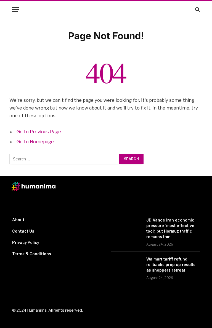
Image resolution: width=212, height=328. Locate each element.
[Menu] (15, 9)
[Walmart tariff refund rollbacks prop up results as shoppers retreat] (126, 266)
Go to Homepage (35, 141)
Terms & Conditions (31, 253)
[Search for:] (64, 159)
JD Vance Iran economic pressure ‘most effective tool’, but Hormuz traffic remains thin (170, 228)
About (18, 219)
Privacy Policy (25, 242)
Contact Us (23, 231)
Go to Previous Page (39, 131)
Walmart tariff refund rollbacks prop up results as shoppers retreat (170, 264)
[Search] (197, 9)
